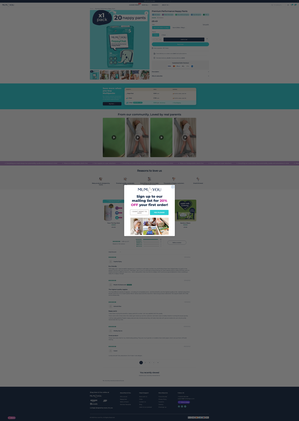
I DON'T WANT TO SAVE (139, 212)
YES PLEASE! (159, 212)
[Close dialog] (172, 187)
